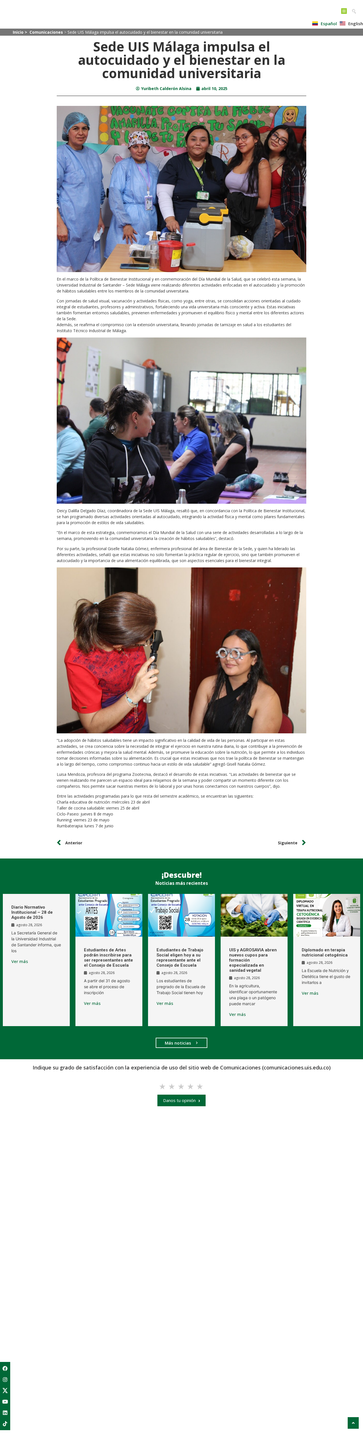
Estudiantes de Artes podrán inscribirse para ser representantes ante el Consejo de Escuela (108, 957)
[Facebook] (5, 1368)
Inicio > (20, 32)
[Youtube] (5, 1401)
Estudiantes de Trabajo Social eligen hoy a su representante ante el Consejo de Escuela (180, 957)
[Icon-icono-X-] (5, 1390)
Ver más (19, 961)
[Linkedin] (5, 1413)
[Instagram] (5, 1379)
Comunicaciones (46, 32)
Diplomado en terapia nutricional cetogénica (325, 952)
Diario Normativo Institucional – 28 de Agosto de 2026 (32, 912)
